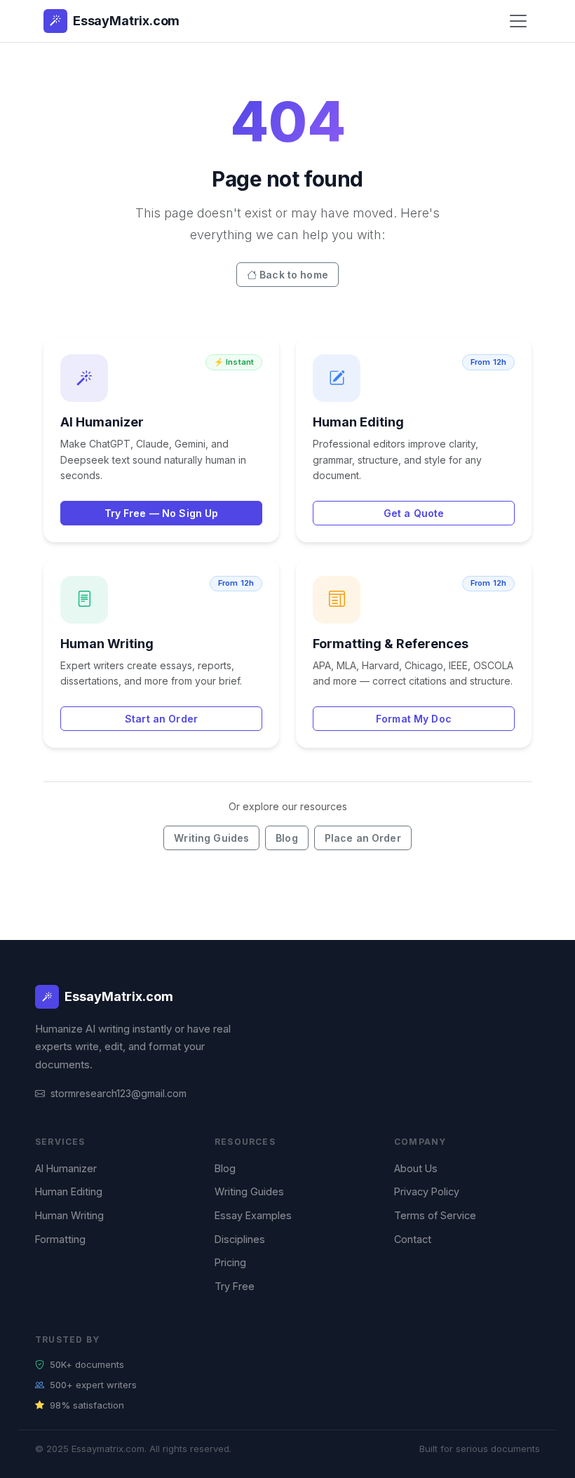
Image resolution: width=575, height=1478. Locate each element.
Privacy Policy (426, 1191)
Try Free (235, 1286)
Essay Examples (253, 1215)
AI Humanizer (66, 1168)
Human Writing (69, 1215)
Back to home (293, 275)
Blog (287, 838)
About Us (416, 1168)
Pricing (230, 1262)
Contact (412, 1239)
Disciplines (240, 1239)
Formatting (60, 1239)
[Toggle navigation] (518, 21)
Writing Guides (211, 838)
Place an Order (363, 838)
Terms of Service (435, 1215)
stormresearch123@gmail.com (118, 1093)
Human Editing (68, 1191)
